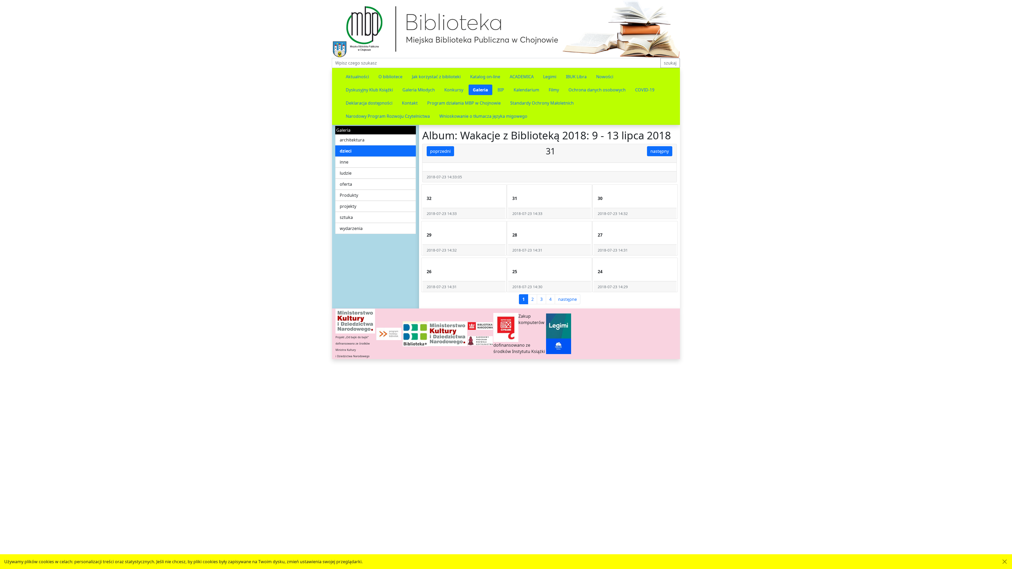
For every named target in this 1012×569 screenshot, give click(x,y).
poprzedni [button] (440, 151)
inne (344, 162)
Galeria (480, 90)
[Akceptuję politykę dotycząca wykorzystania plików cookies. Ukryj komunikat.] (1004, 561)
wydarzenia (351, 228)
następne (567, 299)
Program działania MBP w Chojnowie (464, 103)
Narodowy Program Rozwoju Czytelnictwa (388, 116)
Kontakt (410, 103)
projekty (348, 206)
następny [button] (659, 151)
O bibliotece (390, 77)
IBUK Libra (576, 77)
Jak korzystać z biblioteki (436, 77)
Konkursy (453, 90)
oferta (346, 184)
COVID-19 (644, 90)
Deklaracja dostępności (369, 103)
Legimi (549, 77)
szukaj (670, 63)
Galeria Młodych (418, 90)
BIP (501, 90)
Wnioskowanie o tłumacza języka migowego (483, 116)
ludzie (346, 173)
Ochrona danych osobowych (597, 90)
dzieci (346, 151)
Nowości (604, 77)
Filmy (554, 90)
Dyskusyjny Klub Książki (369, 90)
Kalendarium (526, 90)
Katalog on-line (485, 77)
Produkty (349, 195)
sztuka (346, 217)
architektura (352, 140)
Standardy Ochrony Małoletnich (542, 103)
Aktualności (357, 77)
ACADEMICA (522, 77)
